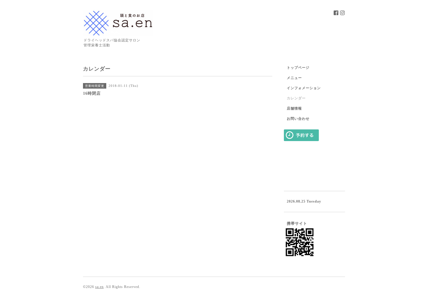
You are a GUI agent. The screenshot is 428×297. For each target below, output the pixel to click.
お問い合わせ (298, 119)
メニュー (294, 78)
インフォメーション (304, 88)
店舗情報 (294, 108)
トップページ (298, 68)
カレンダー (296, 98)
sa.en (99, 287)
